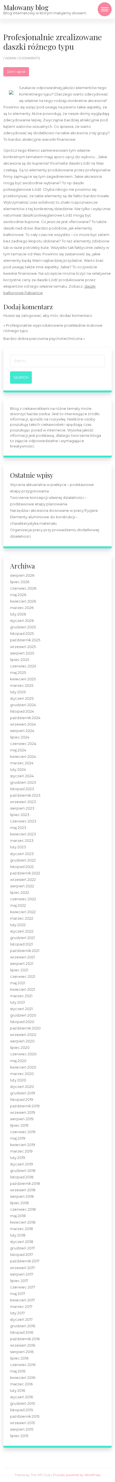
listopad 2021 (21, 944)
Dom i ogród (16, 72)
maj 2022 (18, 905)
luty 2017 (17, 1313)
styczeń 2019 (21, 1164)
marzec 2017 (21, 1306)
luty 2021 (17, 1002)
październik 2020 (25, 1028)
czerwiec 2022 (23, 899)
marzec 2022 (21, 918)
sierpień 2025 (22, 653)
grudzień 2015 (22, 1403)
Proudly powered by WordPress (76, 1475)
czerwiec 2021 (22, 976)
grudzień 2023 (23, 782)
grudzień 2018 (22, 1171)
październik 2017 (24, 1261)
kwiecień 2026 (23, 601)
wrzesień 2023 (23, 802)
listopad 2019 (21, 1099)
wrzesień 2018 (22, 1190)
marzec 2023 (21, 840)
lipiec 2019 (19, 1125)
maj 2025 (18, 672)
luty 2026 (18, 614)
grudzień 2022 (23, 860)
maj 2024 (18, 750)
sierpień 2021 (21, 964)
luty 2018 (17, 1235)
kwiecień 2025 (23, 679)
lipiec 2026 (19, 582)
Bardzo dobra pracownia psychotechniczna (42, 339)
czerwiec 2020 (23, 1054)
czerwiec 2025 (23, 666)
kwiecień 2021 (22, 989)
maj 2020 (18, 1061)
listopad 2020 (22, 1022)
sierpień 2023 (22, 808)
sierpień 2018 (22, 1196)
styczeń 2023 (22, 854)
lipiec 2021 (19, 970)
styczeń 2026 (22, 621)
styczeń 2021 (21, 1009)
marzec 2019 (21, 1151)
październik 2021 (24, 951)
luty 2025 (18, 692)
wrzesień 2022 (23, 880)
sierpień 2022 (22, 886)
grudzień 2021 (22, 938)
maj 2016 (17, 1371)
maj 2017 (17, 1294)
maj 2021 (17, 983)
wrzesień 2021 (22, 957)
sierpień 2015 (21, 1429)
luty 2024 (18, 769)
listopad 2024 (22, 711)
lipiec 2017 (19, 1281)
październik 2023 (25, 795)
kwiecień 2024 (23, 756)
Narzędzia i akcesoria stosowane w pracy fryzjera (54, 510)
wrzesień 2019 (22, 1112)
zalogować (31, 315)
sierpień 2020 (22, 1041)
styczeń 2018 (21, 1242)
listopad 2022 (22, 867)
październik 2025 (25, 640)
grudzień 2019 (22, 1093)
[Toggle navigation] (105, 9)
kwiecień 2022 (23, 912)
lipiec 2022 (19, 892)
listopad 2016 (21, 1332)
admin (11, 58)
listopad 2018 (21, 1177)
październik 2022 (25, 873)
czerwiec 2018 (23, 1209)
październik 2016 (25, 1339)
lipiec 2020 (20, 1047)
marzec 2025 (21, 685)
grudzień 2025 (23, 627)
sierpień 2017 (21, 1274)
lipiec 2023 (19, 815)
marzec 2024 (21, 763)
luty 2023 (18, 847)
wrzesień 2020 (23, 1035)
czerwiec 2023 (23, 821)
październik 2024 (25, 718)
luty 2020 (18, 1080)
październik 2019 (25, 1106)
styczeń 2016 (21, 1397)
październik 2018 (25, 1183)
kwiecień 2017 (22, 1300)
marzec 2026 (21, 608)
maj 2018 (18, 1216)
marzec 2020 (22, 1074)
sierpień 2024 (22, 731)
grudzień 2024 (23, 705)
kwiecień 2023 (23, 834)
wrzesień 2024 (23, 724)
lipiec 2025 (19, 660)
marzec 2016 (21, 1384)
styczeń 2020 (22, 1087)
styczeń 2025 (21, 698)
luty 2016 (17, 1390)
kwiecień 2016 (22, 1378)
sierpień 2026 (22, 575)
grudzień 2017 (22, 1248)
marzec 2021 (21, 996)
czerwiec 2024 (23, 744)
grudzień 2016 (22, 1326)
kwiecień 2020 (23, 1067)
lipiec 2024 (19, 737)
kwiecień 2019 (22, 1145)
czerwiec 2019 (22, 1132)
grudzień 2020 (23, 1015)
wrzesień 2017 (22, 1268)
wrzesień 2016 (22, 1345)
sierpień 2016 (21, 1352)
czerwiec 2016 (22, 1365)
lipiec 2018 (19, 1203)
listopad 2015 (21, 1410)
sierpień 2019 (21, 1119)
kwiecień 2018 (22, 1222)
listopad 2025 (22, 633)
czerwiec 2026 (23, 588)
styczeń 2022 (21, 931)
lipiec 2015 (19, 1436)
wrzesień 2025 (23, 647)
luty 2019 (17, 1158)
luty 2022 (18, 925)
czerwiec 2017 (22, 1287)
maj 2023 (18, 828)
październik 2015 (24, 1416)
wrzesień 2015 (22, 1423)
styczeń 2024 (22, 776)
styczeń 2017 (21, 1319)
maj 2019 (17, 1138)
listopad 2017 (21, 1255)
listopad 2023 (22, 789)
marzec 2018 (21, 1229)
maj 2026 (18, 595)
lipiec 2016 (19, 1358)
